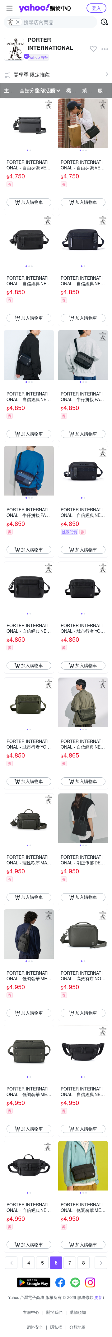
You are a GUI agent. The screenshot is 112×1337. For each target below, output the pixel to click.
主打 (9, 90)
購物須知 (78, 1312)
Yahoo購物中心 (45, 8)
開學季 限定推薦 (32, 74)
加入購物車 (32, 202)
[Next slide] (50, 123)
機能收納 (72, 90)
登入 (96, 8)
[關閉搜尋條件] (18, 22)
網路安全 (35, 1327)
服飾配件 (104, 90)
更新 (99, 1297)
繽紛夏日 (88, 90)
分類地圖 (77, 1327)
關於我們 (54, 1312)
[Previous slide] (8, 123)
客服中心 (31, 1312)
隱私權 (56, 1327)
